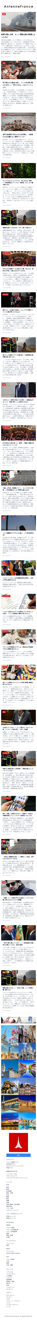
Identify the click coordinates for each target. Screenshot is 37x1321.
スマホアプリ (10, 1159)
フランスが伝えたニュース (14, 1213)
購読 (18, 1155)
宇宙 (7, 1285)
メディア (9, 1277)
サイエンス (9, 1269)
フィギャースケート (12, 1305)
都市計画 (9, 1206)
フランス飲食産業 (11, 1231)
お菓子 (8, 1237)
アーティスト (10, 1251)
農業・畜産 (9, 1235)
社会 (7, 1184)
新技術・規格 (10, 1281)
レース (8, 1306)
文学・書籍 (9, 1265)
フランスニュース (11, 1176)
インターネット (11, 1274)
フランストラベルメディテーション (17, 1178)
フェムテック (10, 1287)
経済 (7, 1187)
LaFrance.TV (13, 1171)
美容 (7, 1245)
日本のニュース (11, 1216)
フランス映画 (10, 1259)
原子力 (8, 1283)
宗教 (7, 1202)
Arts (7, 1257)
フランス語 (9, 1208)
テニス (8, 1303)
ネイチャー (9, 1289)
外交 (7, 1195)
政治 (7, 1189)
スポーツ (9, 1292)
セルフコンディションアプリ (15, 1166)
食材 (7, 1233)
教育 (7, 1197)
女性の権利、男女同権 (13, 1204)
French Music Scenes (13, 1253)
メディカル (9, 1272)
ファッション (10, 1243)
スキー (8, 1299)
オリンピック (10, 1295)
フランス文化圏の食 (12, 1229)
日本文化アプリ (11, 1164)
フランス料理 (10, 1228)
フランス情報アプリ (12, 1162)
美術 (7, 1263)
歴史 (7, 1199)
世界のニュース (11, 1218)
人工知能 (9, 1276)
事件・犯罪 (9, 1193)
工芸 (7, 1261)
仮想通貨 (9, 1279)
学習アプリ (9, 1168)
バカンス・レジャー (12, 1210)
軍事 (7, 1200)
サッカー (9, 1297)
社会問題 (9, 1191)
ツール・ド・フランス (13, 1301)
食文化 (8, 1225)
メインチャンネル (11, 1174)
